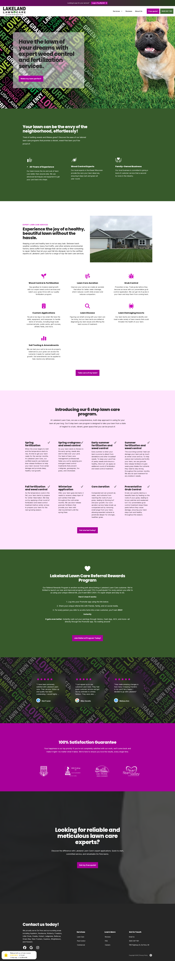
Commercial (81, 945)
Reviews (108, 937)
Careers (107, 945)
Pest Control (81, 941)
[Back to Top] (150, 955)
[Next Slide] (152, 690)
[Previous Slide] (23, 690)
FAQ (106, 941)
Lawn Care (80, 937)
